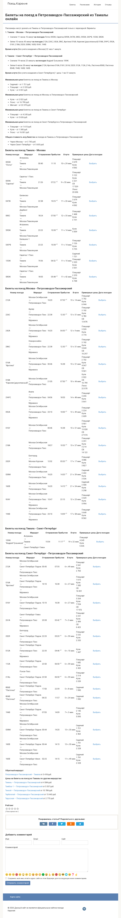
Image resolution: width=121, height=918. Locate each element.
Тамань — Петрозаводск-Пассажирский (22, 782)
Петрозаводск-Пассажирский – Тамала (22, 774)
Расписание (85, 5)
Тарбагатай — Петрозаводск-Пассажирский (24, 794)
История (97, 5)
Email (35, 839)
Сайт (64, 839)
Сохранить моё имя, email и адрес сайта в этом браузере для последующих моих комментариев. (47, 878)
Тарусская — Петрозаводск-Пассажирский (24, 798)
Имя (7, 839)
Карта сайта (15, 897)
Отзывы (108, 5)
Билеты (73, 5)
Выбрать (93, 163)
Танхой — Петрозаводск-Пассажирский (22, 790)
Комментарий (11, 847)
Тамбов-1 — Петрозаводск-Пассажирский (23, 786)
